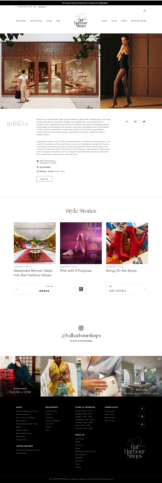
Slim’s (48, 430)
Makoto (48, 427)
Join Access (41, 6)
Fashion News (18, 267)
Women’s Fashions (22, 414)
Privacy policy (110, 411)
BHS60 (124, 20)
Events (104, 20)
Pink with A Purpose (75, 270)
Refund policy (110, 417)
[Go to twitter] (142, 424)
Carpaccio (49, 417)
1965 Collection (80, 454)
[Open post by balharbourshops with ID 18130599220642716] (20, 376)
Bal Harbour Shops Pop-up (85, 451)
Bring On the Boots (121, 270)
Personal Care (21, 439)
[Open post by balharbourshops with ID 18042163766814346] (101, 376)
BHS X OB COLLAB (138, 20)
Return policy (110, 414)
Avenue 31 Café (51, 411)
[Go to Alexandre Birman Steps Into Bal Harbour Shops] (35, 223)
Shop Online (21, 20)
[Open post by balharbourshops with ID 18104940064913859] (61, 376)
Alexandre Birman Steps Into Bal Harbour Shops (33, 272)
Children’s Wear (22, 430)
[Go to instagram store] (136, 122)
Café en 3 (49, 414)
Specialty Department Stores (26, 411)
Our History (79, 438)
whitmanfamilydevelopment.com (28, 450)
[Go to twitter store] (144, 122)
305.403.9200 (21, 453)
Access (114, 20)
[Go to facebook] (142, 409)
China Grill (49, 424)
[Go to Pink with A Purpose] (81, 223)
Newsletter (79, 461)
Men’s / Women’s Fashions (25, 417)
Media (77, 442)
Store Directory (36, 20)
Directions (79, 445)
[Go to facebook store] (127, 122)
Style (58, 20)
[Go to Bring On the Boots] (127, 223)
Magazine (79, 457)
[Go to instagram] (142, 416)
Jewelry (18, 427)
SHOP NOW (99, 3)
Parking (78, 467)
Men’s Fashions (21, 420)
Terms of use (109, 420)
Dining (49, 20)
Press (77, 464)
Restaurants (20, 436)
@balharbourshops (81, 336)
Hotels (77, 448)
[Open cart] (144, 11)
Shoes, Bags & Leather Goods (27, 424)
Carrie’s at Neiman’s (53, 420)
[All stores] (81, 289)
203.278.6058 (45, 167)
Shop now (44, 179)
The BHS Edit (110, 267)
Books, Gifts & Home (23, 433)
